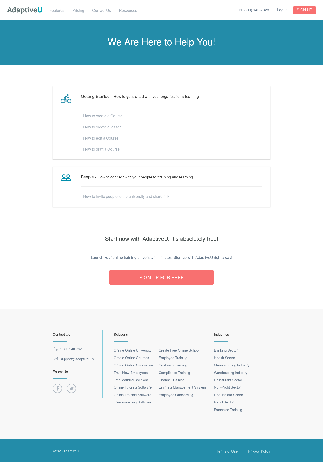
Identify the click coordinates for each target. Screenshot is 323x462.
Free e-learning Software (132, 401)
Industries (221, 334)
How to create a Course (103, 116)
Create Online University (133, 350)
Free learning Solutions (131, 379)
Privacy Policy (259, 451)
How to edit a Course (100, 138)
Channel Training (171, 379)
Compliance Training (174, 372)
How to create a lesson (102, 127)
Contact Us (101, 10)
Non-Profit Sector (227, 387)
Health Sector (224, 357)
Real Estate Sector (228, 394)
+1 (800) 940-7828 (253, 10)
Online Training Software (132, 394)
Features (56, 10)
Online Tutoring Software (133, 387)
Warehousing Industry (231, 372)
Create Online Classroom (133, 364)
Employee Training (173, 357)
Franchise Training (228, 409)
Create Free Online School (179, 350)
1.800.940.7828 (71, 348)
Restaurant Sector (228, 379)
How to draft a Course (101, 149)
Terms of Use (227, 451)
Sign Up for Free (161, 277)
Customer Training (173, 364)
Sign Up (304, 10)
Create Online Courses (131, 357)
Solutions (121, 334)
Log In (282, 10)
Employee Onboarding (176, 394)
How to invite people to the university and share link (126, 196)
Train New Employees (131, 372)
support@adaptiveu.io (77, 358)
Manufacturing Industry (231, 364)
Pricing (78, 10)
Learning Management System (182, 387)
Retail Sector (224, 401)
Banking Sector (226, 350)
